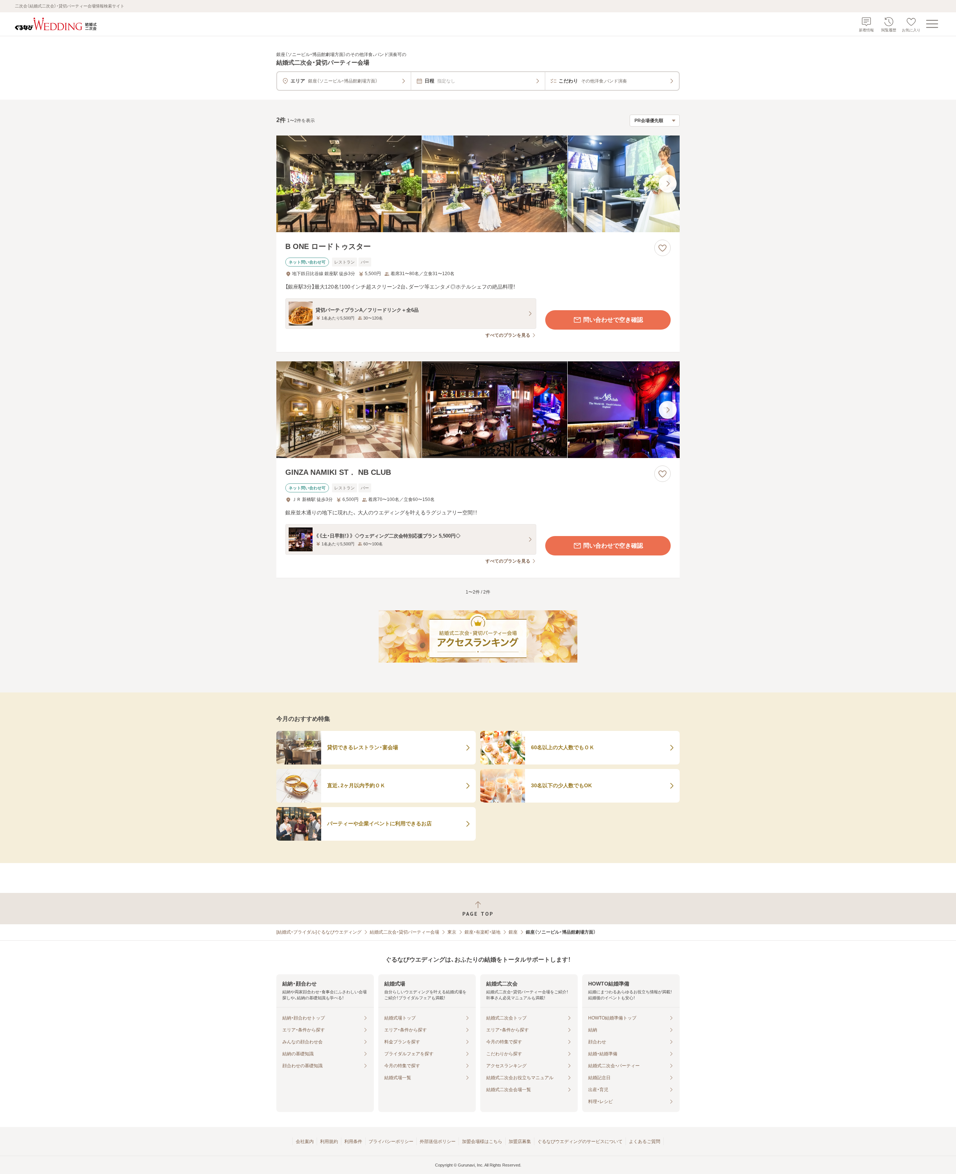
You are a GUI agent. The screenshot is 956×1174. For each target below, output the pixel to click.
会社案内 (305, 1141)
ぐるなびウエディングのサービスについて (580, 1141)
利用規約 (329, 1141)
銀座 (513, 932)
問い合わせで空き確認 (613, 320)
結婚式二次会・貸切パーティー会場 (404, 932)
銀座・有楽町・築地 (482, 932)
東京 (451, 932)
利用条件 (353, 1141)
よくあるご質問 (644, 1141)
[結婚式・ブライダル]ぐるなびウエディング (318, 932)
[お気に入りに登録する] (662, 248)
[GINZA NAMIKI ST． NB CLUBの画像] (478, 409)
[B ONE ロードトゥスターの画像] (478, 184)
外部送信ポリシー (438, 1141)
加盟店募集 (520, 1141)
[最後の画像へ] (668, 184)
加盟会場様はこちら (482, 1141)
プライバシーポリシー (391, 1141)
